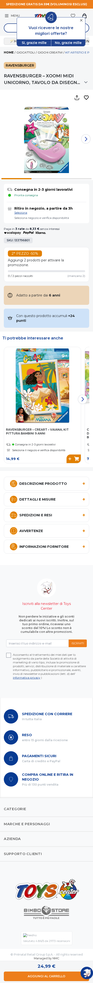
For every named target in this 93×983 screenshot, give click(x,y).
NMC (55, 958)
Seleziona (20, 212)
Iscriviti (78, 643)
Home (9, 52)
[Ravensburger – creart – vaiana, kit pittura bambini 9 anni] (42, 385)
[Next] (86, 139)
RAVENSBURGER (20, 65)
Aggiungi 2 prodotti (24, 260)
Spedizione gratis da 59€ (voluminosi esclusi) (46, 4)
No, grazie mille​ (68, 43)
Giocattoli (25, 52)
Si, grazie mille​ (34, 43)
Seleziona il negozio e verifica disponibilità (38, 450)
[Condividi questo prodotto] (77, 98)
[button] (86, 97)
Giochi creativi (50, 52)
